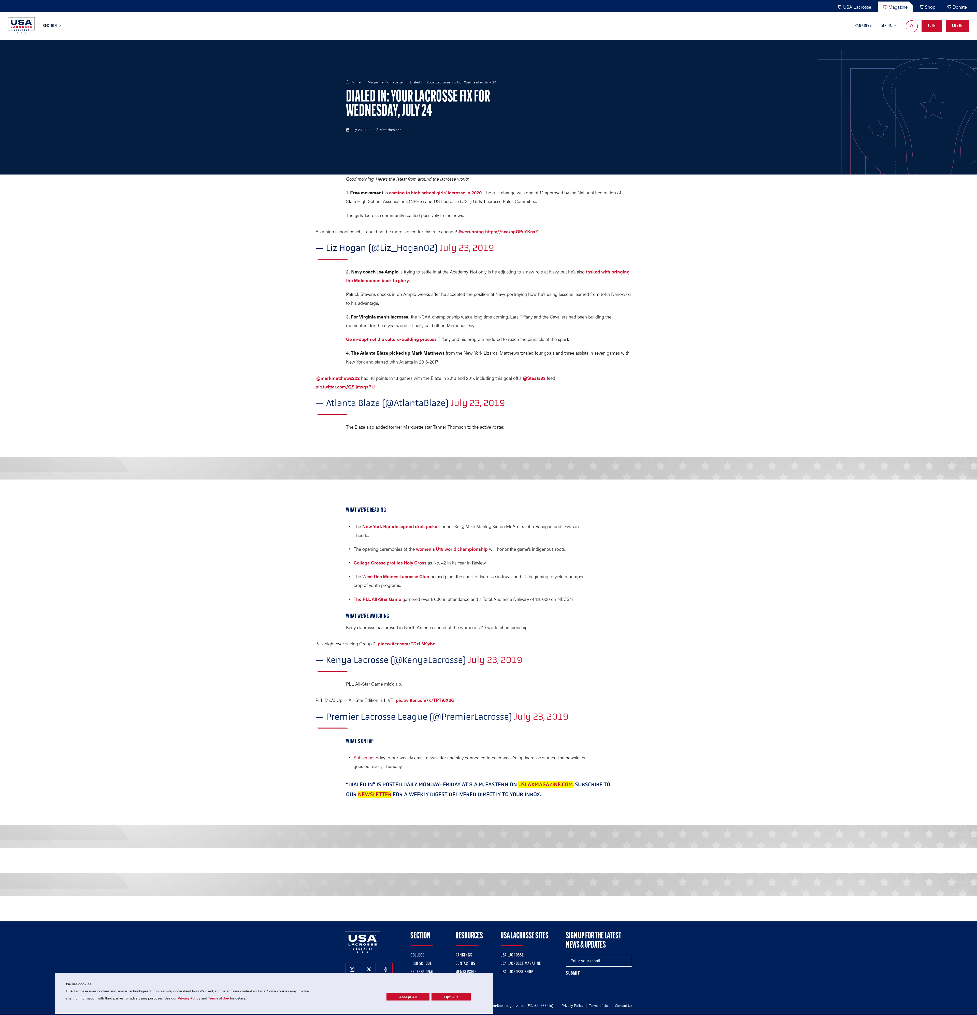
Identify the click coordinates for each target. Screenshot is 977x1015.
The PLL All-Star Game (377, 599)
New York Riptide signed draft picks (399, 526)
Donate (960, 7)
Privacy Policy (572, 1005)
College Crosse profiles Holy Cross (390, 562)
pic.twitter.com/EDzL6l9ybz (406, 643)
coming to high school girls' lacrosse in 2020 (435, 192)
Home (356, 82)
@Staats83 (534, 378)
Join (932, 26)
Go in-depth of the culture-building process (391, 339)
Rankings (863, 26)
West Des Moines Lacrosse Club (395, 576)
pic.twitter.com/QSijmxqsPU (345, 386)
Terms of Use (599, 1005)
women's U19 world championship (452, 549)
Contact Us (465, 964)
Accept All (408, 997)
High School (421, 964)
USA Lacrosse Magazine (520, 964)
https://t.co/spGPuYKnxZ (511, 231)
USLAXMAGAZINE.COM (545, 784)
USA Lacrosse (857, 7)
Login (957, 26)
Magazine (898, 7)
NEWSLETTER (375, 794)
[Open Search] (911, 26)
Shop (930, 7)
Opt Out (451, 997)
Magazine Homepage (385, 82)
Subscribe (363, 757)
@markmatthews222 (338, 378)
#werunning (471, 231)
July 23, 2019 (467, 247)
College (417, 955)
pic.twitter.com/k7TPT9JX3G (425, 700)
